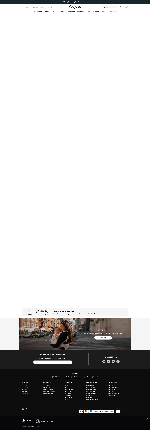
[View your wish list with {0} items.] (124, 7)
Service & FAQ (90, 385)
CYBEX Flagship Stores (70, 397)
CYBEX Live (50, 7)
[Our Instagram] (103, 361)
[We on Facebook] (108, 361)
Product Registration (91, 393)
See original (62, 247)
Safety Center (25, 7)
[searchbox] (35, 228)
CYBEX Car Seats (112, 389)
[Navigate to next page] (84, 300)
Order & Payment (90, 387)
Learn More (103, 338)
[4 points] (42, 312)
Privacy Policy (46, 387)
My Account (25, 389)
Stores (42, 7)
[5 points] (46, 312)
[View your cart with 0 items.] (127, 7)
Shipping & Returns (91, 389)
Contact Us (77, 377)
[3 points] (38, 312)
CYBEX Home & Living (113, 393)
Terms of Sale (46, 385)
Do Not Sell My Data (48, 393)
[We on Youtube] (113, 361)
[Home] (75, 7)
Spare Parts (86, 377)
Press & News (68, 395)
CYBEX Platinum (69, 389)
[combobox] (51, 228)
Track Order (25, 391)
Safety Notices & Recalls (92, 399)
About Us (67, 385)
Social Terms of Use (48, 389)
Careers (67, 387)
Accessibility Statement (49, 391)
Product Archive (112, 395)
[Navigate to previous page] (65, 300)
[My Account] (120, 7)
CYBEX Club (35, 7)
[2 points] (33, 312)
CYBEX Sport (111, 391)
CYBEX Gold (68, 391)
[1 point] (29, 312)
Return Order (25, 393)
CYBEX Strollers (112, 385)
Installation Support (91, 391)
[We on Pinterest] (118, 361)
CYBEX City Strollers (113, 387)
